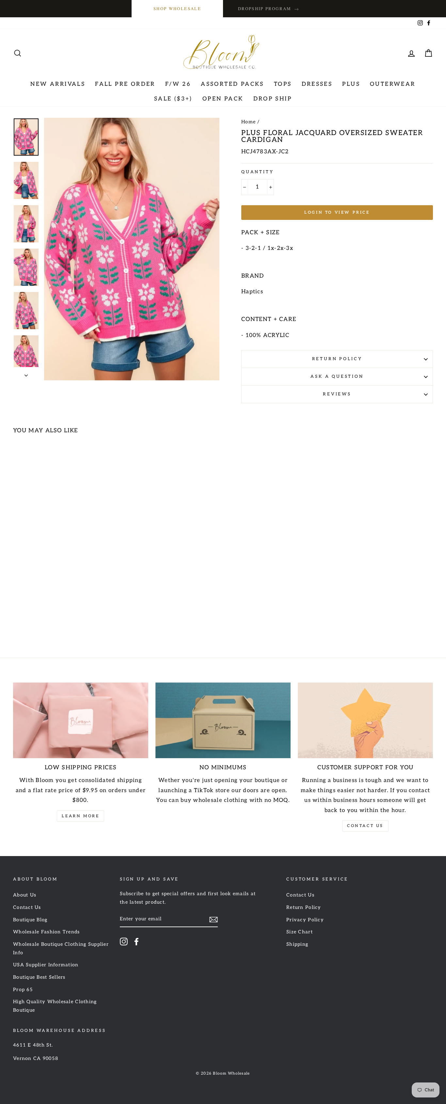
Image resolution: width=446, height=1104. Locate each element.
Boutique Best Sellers (39, 977)
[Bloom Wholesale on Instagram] (124, 941)
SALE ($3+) (173, 99)
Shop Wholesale (177, 8)
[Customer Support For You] (365, 720)
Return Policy (337, 358)
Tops (283, 84)
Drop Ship (272, 99)
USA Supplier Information (46, 965)
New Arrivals (57, 84)
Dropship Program (268, 9)
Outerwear (393, 84)
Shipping (297, 944)
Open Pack (223, 99)
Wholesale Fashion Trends (46, 932)
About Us (24, 895)
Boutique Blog (30, 920)
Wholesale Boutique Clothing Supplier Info (61, 949)
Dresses (317, 84)
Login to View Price (337, 212)
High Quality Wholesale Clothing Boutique (55, 1006)
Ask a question (337, 376)
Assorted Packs (232, 84)
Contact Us (365, 825)
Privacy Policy (305, 920)
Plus (351, 84)
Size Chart (299, 932)
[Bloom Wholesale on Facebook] (136, 941)
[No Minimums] (223, 720)
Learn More (80, 816)
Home (248, 122)
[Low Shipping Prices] (80, 720)
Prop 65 (23, 989)
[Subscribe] (213, 919)
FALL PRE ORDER (125, 84)
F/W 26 (178, 84)
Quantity (257, 172)
